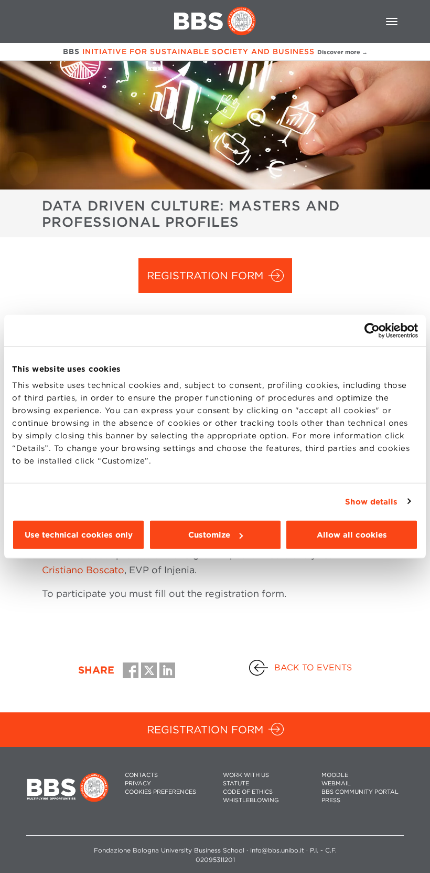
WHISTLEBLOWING (251, 800)
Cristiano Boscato (83, 569)
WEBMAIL (336, 783)
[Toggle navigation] (392, 21)
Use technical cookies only (79, 535)
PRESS (330, 800)
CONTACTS (141, 775)
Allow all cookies (352, 535)
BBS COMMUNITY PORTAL (360, 792)
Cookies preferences (160, 792)
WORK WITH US (246, 775)
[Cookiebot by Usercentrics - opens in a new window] (372, 330)
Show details (371, 501)
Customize (209, 535)
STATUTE (236, 783)
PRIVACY (138, 783)
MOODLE (334, 775)
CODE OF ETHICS (248, 792)
